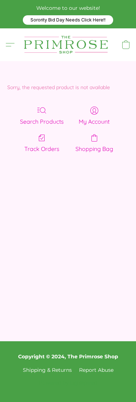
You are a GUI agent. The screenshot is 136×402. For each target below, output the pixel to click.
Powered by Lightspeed (68, 382)
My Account (94, 121)
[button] (68, 20)
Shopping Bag (94, 148)
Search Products (42, 121)
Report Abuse (96, 370)
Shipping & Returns (47, 370)
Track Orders (41, 148)
